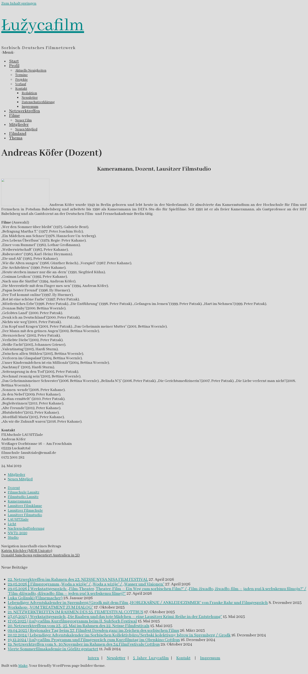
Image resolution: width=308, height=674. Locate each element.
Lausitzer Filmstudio (25, 515)
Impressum (210, 658)
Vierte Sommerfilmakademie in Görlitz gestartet (53, 649)
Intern (93, 658)
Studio (13, 537)
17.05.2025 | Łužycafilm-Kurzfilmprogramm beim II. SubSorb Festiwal (72, 621)
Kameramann (19, 501)
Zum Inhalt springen (18, 3)
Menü (8, 52)
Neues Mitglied (20, 479)
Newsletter (116, 658)
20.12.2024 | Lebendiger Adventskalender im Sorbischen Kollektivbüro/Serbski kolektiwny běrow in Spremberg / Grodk (119, 635)
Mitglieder (16, 474)
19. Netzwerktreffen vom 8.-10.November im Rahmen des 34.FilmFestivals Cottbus (84, 644)
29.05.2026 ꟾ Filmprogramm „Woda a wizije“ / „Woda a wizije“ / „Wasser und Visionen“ (86, 584)
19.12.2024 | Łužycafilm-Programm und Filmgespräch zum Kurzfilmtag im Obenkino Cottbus (94, 640)
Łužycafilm (42, 26)
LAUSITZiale (18, 519)
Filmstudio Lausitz (23, 496)
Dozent (14, 487)
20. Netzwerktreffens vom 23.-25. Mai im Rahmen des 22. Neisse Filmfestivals (78, 626)
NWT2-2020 (17, 533)
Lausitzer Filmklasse (25, 505)
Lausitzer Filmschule (25, 510)
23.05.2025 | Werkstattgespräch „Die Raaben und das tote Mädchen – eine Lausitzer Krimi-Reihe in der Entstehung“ (115, 616)
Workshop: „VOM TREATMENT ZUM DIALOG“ (50, 607)
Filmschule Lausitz (23, 492)
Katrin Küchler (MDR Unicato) (26, 550)
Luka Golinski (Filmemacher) (35, 598)
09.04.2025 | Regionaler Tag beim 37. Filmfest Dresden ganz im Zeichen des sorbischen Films (93, 630)
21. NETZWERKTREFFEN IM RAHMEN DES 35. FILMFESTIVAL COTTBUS (75, 612)
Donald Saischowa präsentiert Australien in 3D (40, 555)
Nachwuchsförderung (26, 528)
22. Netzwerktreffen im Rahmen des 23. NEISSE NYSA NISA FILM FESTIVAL (78, 579)
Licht (12, 524)
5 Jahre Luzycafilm (151, 658)
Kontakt (183, 658)
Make (23, 665)
